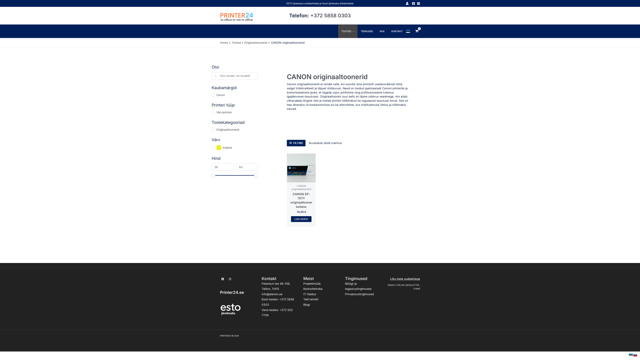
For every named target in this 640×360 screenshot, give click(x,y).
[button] (352, 31)
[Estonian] (408, 31)
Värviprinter (224, 112)
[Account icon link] (407, 3)
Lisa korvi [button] (301, 219)
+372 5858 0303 (330, 15)
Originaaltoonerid (227, 129)
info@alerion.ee (272, 294)
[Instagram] (418, 3)
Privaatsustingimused (359, 294)
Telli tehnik (310, 299)
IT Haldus (309, 294)
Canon (220, 95)
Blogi (306, 304)
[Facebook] (413, 3)
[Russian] (635, 354)
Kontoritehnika (312, 288)
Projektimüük (312, 283)
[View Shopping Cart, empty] (417, 31)
